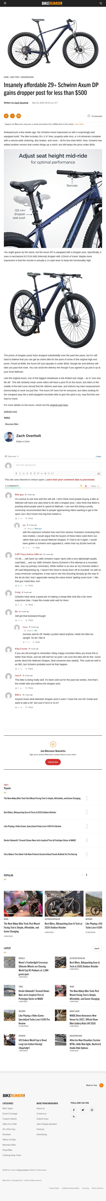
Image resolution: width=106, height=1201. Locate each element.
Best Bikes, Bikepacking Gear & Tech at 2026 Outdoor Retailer (30, 812)
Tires (21, 986)
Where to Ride (9, 1140)
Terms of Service (97, 1188)
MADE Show (74, 1011)
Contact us (41, 1114)
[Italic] (20, 473)
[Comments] (89, 116)
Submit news (42, 1119)
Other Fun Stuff (9, 1124)
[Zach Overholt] (9, 438)
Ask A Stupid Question (47, 1124)
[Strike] (27, 473)
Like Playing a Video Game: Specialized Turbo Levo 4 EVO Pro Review (32, 826)
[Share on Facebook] (6, 116)
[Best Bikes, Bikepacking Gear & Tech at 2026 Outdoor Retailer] (64, 904)
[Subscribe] (73, 1116)
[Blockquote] (38, 473)
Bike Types (8, 1108)
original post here (59, 405)
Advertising (42, 1134)
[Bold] (16, 473)
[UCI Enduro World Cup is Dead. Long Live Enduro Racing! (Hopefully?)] (9, 1040)
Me (36, 631)
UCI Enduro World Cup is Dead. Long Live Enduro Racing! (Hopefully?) (33, 1043)
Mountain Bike (11, 424)
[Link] (45, 473)
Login (98, 456)
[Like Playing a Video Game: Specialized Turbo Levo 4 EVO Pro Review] (9, 1015)
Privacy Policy (54, 1188)
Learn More (79, 124)
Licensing (85, 1188)
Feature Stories (10, 1119)
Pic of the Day (9, 1129)
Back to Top (91, 1085)
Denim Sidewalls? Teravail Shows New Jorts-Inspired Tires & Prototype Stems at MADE (40, 840)
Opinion (22, 1035)
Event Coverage (10, 1114)
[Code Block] (42, 473)
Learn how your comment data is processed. (70, 479)
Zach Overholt (21, 103)
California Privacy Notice (70, 1188)
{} (49, 473)
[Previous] (82, 875)
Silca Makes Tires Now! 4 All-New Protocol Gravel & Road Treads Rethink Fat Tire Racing (40, 854)
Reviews (89, 919)
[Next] (86, 875)
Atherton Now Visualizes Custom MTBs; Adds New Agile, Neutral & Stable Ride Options (85, 1043)
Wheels (22, 958)
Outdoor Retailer (52, 919)
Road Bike (7, 1150)
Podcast (40, 1129)
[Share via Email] (18, 116)
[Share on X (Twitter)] (12, 116)
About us (41, 1108)
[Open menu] (5, 3)
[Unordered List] (34, 473)
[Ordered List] (31, 473)
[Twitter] (82, 1109)
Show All (96, 948)
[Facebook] (73, 1109)
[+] (52, 473)
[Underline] (23, 473)
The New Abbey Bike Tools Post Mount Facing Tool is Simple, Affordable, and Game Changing (42, 798)
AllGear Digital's (22, 1170)
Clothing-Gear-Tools (12, 1155)
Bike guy (38, 529)
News (6, 919)
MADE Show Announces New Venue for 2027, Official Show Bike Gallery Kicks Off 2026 (84, 1019)
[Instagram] (91, 1109)
